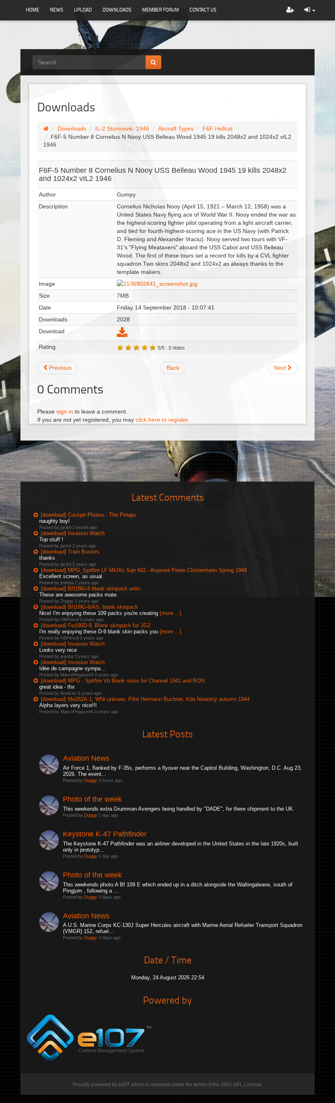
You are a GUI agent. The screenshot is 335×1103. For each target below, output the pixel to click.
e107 (124, 1084)
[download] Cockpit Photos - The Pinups (88, 515)
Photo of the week (92, 799)
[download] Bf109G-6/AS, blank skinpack (89, 607)
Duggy (90, 780)
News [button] (56, 9)
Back (173, 367)
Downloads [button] (117, 9)
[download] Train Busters (70, 552)
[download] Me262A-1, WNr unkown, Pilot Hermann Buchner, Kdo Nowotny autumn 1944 (145, 699)
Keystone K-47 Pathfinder (105, 834)
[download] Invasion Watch (73, 533)
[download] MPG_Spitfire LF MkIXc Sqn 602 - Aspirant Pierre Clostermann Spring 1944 (144, 570)
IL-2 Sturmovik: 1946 (122, 128)
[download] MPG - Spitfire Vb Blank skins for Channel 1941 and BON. (123, 681)
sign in (64, 411)
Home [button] (32, 9)
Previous (59, 367)
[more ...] (170, 613)
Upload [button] (83, 9)
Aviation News (86, 758)
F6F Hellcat (217, 128)
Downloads (72, 128)
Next (281, 367)
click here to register (162, 419)
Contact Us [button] (203, 9)
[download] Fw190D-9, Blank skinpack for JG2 (95, 625)
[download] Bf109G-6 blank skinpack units (91, 588)
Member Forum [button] (160, 9)
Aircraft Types (176, 128)
